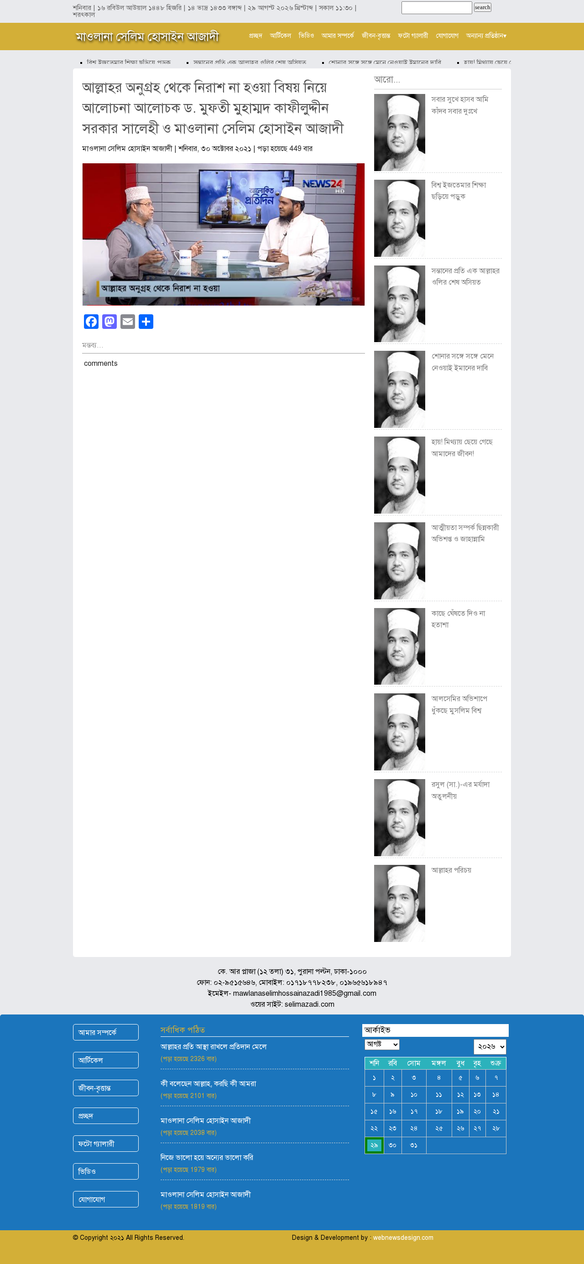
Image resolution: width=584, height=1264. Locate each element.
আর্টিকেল (280, 36)
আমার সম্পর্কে (338, 36)
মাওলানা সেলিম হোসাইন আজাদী (147, 36)
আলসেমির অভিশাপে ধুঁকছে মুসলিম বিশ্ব (459, 704)
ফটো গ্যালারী (413, 36)
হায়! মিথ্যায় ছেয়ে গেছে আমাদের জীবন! (503, 62)
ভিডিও (306, 36)
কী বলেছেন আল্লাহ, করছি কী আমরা (208, 1083)
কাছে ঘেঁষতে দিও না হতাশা (458, 619)
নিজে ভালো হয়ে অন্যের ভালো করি (207, 1157)
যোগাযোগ (447, 36)
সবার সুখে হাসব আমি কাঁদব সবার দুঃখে (460, 105)
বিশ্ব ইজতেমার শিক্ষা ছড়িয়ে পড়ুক (117, 62)
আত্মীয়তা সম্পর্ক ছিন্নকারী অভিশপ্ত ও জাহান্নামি (465, 533)
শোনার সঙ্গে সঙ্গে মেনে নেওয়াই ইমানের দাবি (374, 62)
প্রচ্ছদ (255, 36)
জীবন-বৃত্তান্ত (376, 36)
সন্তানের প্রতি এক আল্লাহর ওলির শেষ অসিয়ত (238, 62)
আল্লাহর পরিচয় (451, 870)
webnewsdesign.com (403, 1238)
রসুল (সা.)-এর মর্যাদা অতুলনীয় (461, 790)
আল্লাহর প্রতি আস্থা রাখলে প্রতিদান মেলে (214, 1046)
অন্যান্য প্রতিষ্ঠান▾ (486, 36)
